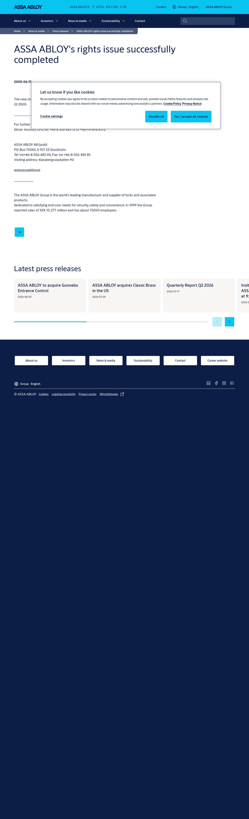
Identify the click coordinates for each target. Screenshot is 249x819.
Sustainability (111, 21)
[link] (161, 7)
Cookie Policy (172, 103)
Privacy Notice (192, 103)
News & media (77, 21)
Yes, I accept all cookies (191, 116)
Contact (140, 21)
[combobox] (208, 21)
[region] (126, 105)
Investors (47, 21)
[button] (30, 21)
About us (20, 21)
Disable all (156, 116)
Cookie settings (51, 116)
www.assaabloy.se (27, 169)
